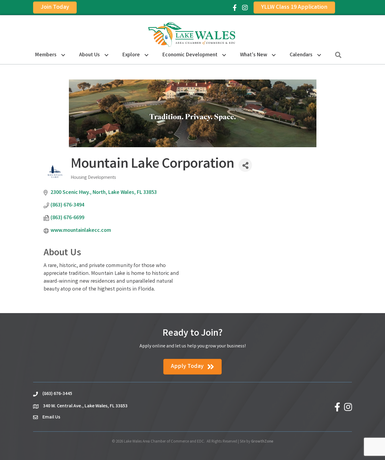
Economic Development (189, 55)
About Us (89, 55)
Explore (131, 55)
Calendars (301, 55)
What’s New (253, 55)
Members (46, 55)
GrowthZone (262, 442)
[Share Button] (245, 165)
